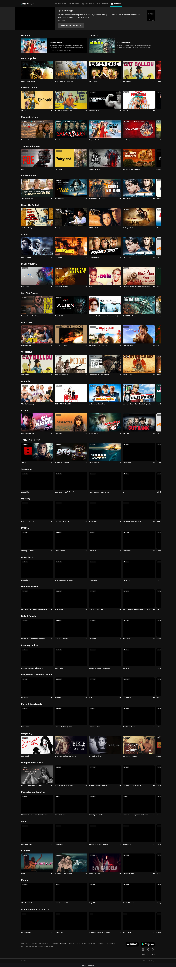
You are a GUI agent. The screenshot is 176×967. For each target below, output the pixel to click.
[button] (71, 25)
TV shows (104, 3)
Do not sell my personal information (39, 946)
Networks (117, 3)
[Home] (28, 3)
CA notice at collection (96, 943)
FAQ (22, 946)
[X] (153, 949)
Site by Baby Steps (149, 961)
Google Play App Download (148, 945)
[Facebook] (148, 949)
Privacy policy (81, 943)
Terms (71, 943)
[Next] (154, 69)
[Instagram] (143, 949)
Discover (75, 3)
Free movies (89, 3)
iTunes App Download (132, 945)
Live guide (62, 3)
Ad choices (111, 943)
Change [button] (152, 954)
